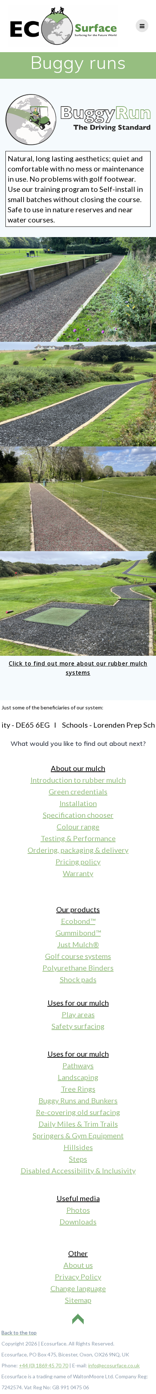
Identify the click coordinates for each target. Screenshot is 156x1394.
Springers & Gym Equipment (78, 1135)
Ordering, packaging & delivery (78, 849)
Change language (78, 1288)
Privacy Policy (78, 1276)
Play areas (78, 1014)
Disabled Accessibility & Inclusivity (78, 1170)
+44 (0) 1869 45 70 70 (43, 1365)
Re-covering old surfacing (78, 1112)
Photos (78, 1209)
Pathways (78, 1065)
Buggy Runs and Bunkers (78, 1100)
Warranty (78, 873)
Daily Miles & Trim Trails (78, 1123)
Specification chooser (78, 814)
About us (78, 1265)
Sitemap (78, 1300)
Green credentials (78, 791)
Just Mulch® (78, 944)
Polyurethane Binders (78, 967)
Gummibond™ (78, 932)
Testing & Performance (78, 838)
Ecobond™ (78, 921)
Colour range (78, 826)
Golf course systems (78, 956)
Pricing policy (78, 861)
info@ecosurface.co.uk (114, 1365)
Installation (78, 803)
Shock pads (78, 979)
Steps (78, 1158)
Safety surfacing (78, 1026)
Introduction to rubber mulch (78, 779)
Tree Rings (78, 1088)
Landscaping (78, 1077)
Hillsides (78, 1147)
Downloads (78, 1221)
